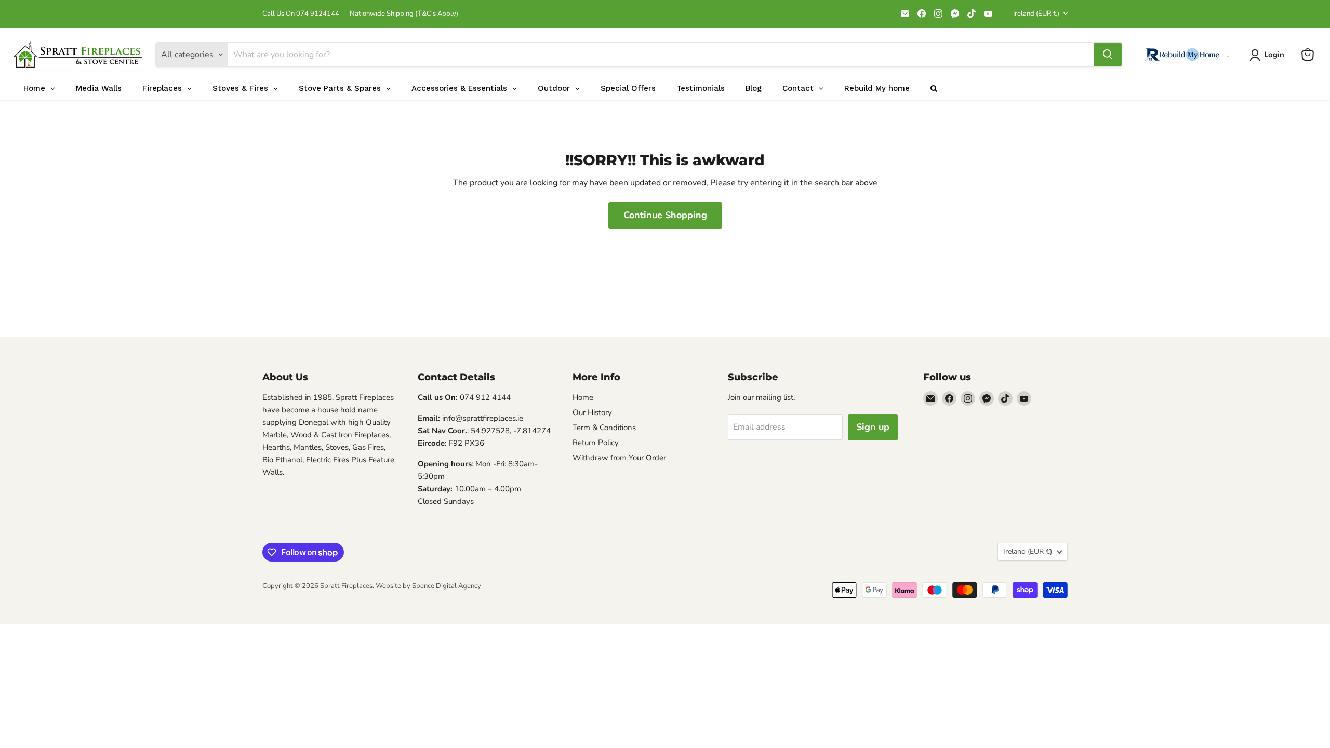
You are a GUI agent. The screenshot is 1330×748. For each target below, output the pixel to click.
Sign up (872, 427)
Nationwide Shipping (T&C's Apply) (404, 14)
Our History (592, 412)
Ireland (1036, 13)
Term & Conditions (604, 427)
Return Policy (596, 442)
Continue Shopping (665, 215)
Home (583, 397)
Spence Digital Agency (446, 586)
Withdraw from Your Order (619, 457)
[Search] (1108, 54)
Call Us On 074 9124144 (300, 14)
